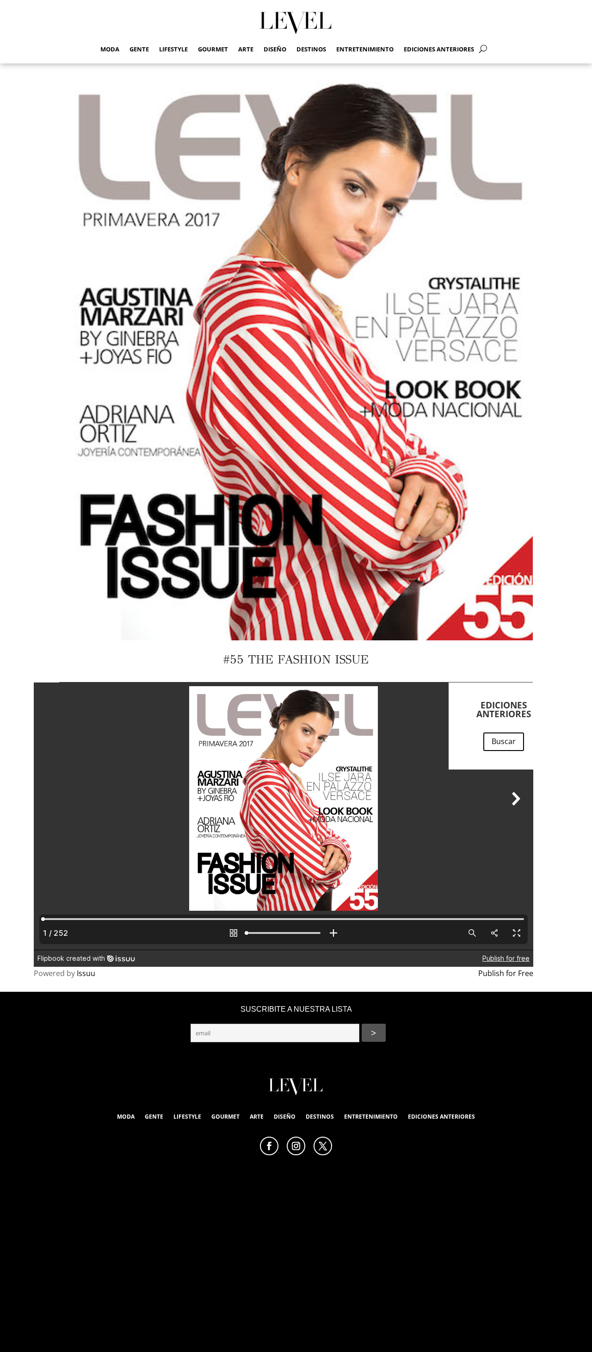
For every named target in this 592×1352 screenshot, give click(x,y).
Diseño (275, 49)
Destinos (311, 49)
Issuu (86, 973)
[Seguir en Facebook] (269, 1146)
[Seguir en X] (323, 1146)
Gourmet (213, 49)
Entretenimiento (365, 49)
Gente (139, 49)
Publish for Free (505, 973)
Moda (109, 49)
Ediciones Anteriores (439, 49)
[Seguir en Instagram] (296, 1146)
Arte (245, 49)
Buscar (504, 741)
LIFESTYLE (173, 49)
